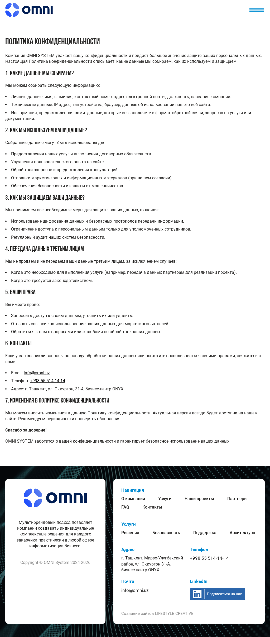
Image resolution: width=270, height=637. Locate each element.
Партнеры (237, 498)
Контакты (152, 507)
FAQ (125, 507)
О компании (133, 498)
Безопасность (166, 532)
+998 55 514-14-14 (47, 380)
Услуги (164, 498)
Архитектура (242, 532)
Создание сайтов (157, 613)
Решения (130, 532)
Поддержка (204, 532)
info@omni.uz (37, 372)
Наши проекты (199, 498)
